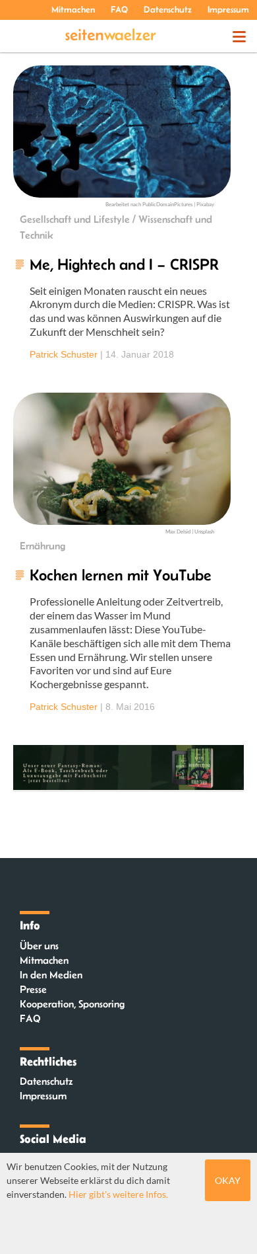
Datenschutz (168, 9)
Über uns (39, 945)
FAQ (119, 9)
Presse (33, 989)
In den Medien (51, 974)
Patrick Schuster (64, 354)
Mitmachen (73, 9)
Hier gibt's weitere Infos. (118, 1194)
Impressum (228, 9)
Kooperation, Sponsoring (72, 1003)
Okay (228, 1180)
